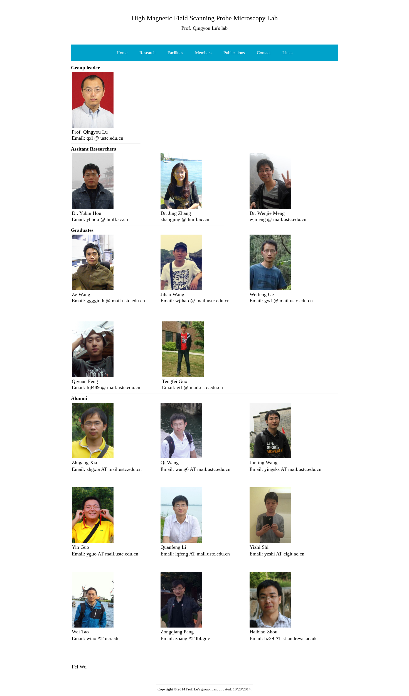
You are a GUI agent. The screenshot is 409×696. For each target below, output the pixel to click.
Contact (263, 52)
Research (147, 52)
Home (122, 52)
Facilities (175, 52)
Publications (234, 52)
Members (203, 52)
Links (287, 52)
